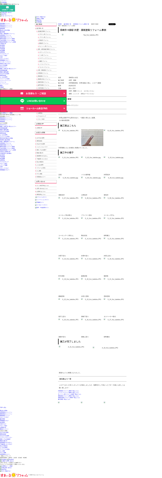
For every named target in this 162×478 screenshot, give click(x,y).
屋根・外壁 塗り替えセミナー (8, 68)
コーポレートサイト (5, 62)
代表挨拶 (2, 48)
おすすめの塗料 (4, 432)
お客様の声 (3, 43)
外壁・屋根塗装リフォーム (7, 33)
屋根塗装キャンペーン (6, 25)
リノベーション (4, 83)
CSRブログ (3, 424)
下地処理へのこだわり (6, 444)
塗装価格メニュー (5, 23)
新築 (1, 85)
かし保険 (2, 451)
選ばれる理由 (3, 410)
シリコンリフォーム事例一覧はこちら (68, 392)
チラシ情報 (3, 452)
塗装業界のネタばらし (6, 442)
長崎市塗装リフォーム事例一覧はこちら (69, 397)
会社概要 (2, 50)
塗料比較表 (3, 75)
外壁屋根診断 (3, 70)
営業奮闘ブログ (4, 420)
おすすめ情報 (3, 65)
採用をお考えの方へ (5, 63)
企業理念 (2, 52)
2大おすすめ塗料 (4, 73)
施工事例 (2, 32)
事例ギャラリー (4, 429)
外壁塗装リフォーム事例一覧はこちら (68, 391)
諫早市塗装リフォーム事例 (7, 38)
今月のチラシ (3, 67)
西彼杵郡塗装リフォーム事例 (8, 42)
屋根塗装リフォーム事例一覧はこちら (68, 396)
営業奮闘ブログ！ (5, 60)
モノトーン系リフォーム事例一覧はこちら (69, 394)
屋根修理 (2, 28)
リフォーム (3, 82)
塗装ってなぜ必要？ (5, 439)
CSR (1, 57)
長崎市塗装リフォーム (6, 37)
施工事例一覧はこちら (64, 399)
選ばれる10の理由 (5, 30)
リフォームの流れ (5, 78)
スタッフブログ (4, 58)
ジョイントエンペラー (6, 437)
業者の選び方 (3, 441)
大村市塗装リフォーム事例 (7, 40)
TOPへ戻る (3, 407)
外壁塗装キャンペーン (6, 27)
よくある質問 (3, 77)
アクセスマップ (4, 53)
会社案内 (2, 45)
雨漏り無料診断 (4, 72)
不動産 (2, 87)
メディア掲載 (3, 165)
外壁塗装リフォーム (5, 35)
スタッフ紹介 (3, 55)
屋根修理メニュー (5, 415)
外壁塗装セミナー (5, 454)
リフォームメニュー (5, 80)
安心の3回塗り (4, 446)
